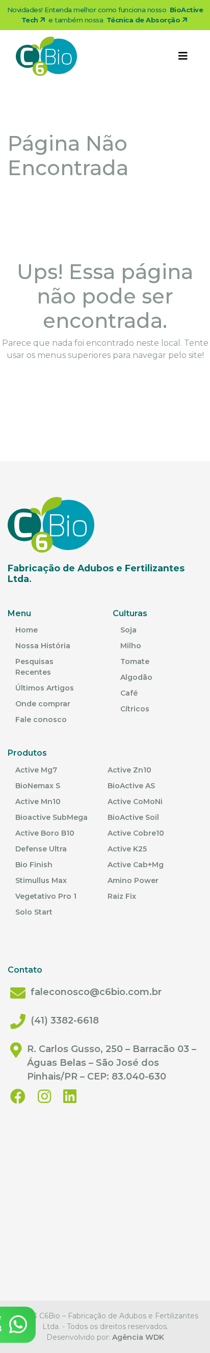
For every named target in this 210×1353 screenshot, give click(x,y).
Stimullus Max (41, 880)
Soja (128, 629)
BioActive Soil (133, 817)
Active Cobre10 (136, 833)
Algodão (136, 677)
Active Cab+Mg (136, 864)
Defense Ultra (41, 848)
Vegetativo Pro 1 (45, 896)
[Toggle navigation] (183, 56)
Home (26, 629)
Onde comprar (42, 703)
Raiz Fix (122, 896)
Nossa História (42, 645)
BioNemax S (37, 785)
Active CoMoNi (135, 801)
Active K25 (127, 848)
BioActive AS (131, 785)
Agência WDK (138, 1337)
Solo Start (33, 912)
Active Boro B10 (44, 833)
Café (129, 693)
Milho (130, 645)
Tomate (134, 661)
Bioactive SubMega (51, 817)
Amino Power (133, 880)
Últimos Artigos (44, 688)
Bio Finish (33, 864)
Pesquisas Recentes (34, 667)
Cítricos (134, 708)
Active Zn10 (129, 770)
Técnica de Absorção (144, 20)
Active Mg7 (36, 770)
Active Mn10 (38, 801)
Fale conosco (41, 719)
